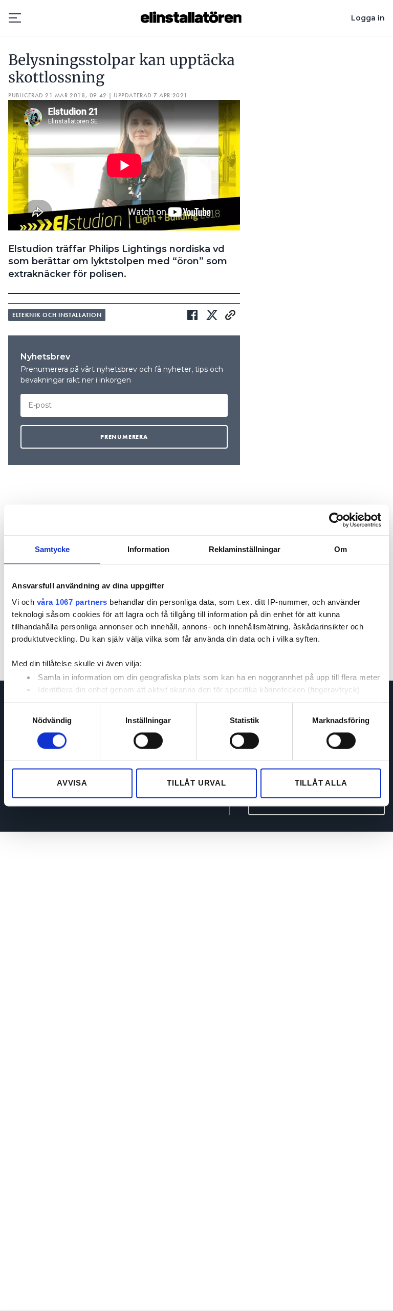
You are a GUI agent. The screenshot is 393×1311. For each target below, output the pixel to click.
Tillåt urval (196, 783)
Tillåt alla (321, 783)
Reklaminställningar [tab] (245, 549)
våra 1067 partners (72, 602)
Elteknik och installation (56, 315)
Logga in (368, 18)
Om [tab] (340, 549)
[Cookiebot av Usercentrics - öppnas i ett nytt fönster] (336, 519)
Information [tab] (148, 549)
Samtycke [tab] (52, 549)
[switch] (148, 740)
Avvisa (72, 783)
